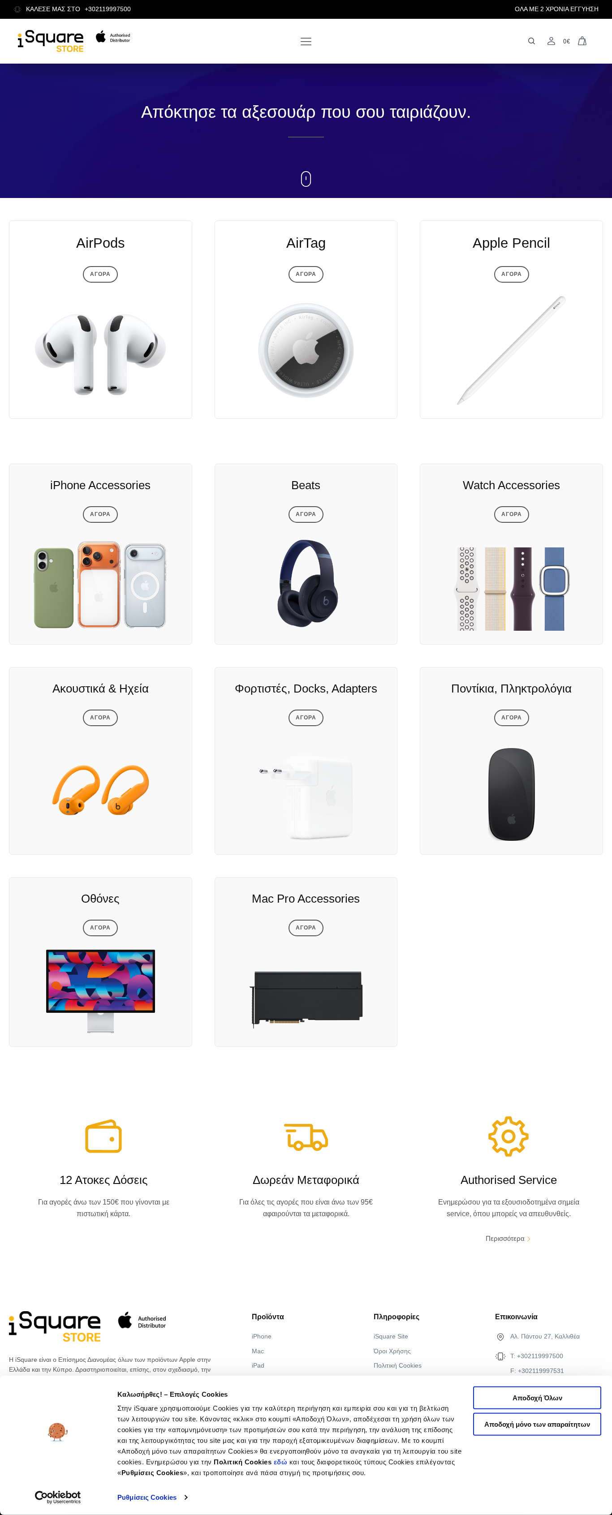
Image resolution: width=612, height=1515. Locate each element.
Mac (258, 1351)
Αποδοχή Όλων (537, 1398)
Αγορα (100, 274)
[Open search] (531, 41)
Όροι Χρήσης (392, 1351)
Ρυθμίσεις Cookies (147, 1497)
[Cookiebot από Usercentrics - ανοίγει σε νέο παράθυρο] (58, 1497)
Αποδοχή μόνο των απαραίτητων (537, 1424)
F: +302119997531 (537, 1370)
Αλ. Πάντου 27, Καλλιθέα (545, 1336)
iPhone (262, 1336)
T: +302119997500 (536, 1356)
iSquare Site (391, 1336)
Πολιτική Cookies (398, 1365)
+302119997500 (108, 9)
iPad (258, 1365)
